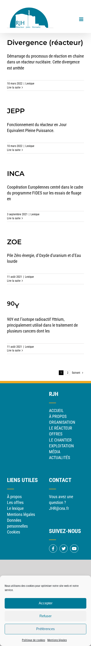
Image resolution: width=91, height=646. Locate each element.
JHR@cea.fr (59, 508)
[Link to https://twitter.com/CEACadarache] (64, 548)
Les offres (15, 502)
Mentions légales (57, 640)
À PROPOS (57, 416)
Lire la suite (14, 87)
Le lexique (15, 508)
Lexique (29, 83)
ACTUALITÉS (59, 457)
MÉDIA (54, 451)
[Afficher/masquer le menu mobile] (81, 19)
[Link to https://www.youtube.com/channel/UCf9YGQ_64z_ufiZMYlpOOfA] (74, 548)
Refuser (45, 616)
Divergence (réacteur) (45, 42)
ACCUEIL (56, 410)
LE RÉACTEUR (60, 428)
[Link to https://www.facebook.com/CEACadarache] (53, 548)
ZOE (14, 242)
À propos (14, 496)
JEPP (16, 111)
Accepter (45, 603)
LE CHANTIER (60, 440)
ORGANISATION (62, 422)
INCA (15, 173)
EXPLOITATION (61, 445)
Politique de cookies (33, 640)
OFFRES (55, 433)
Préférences (45, 629)
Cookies (13, 531)
